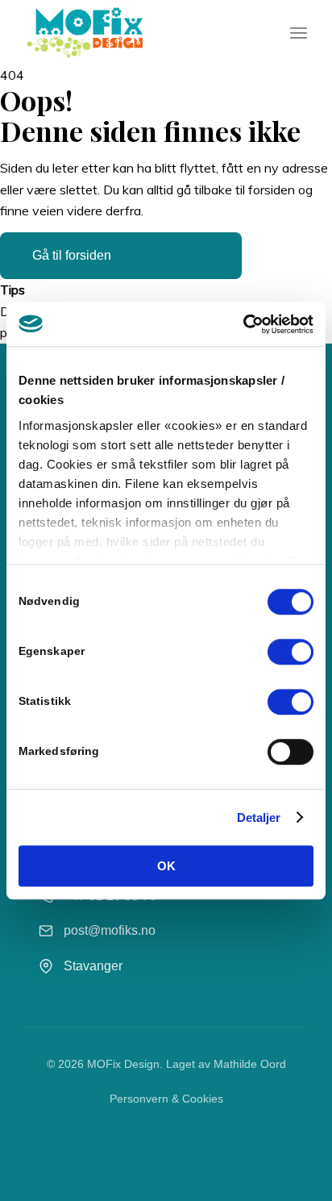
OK (166, 866)
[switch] (290, 652)
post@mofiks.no (110, 930)
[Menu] (298, 32)
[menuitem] (298, 32)
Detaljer (259, 817)
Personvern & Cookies (166, 1098)
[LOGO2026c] (138, 32)
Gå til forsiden (71, 255)
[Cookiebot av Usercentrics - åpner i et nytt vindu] (242, 324)
